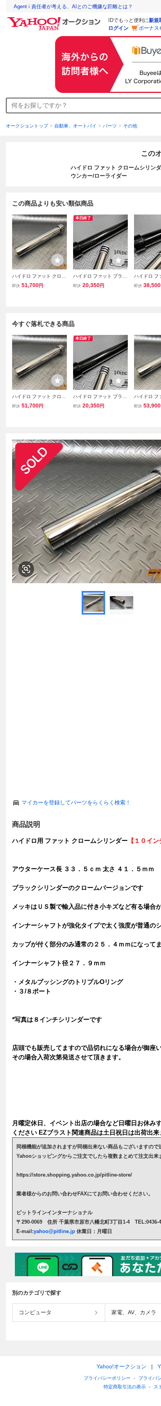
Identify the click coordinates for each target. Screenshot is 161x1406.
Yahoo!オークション (122, 1366)
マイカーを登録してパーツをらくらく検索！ (76, 802)
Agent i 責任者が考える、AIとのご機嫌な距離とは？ (73, 6)
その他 (130, 126)
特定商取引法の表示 (125, 1387)
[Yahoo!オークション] (55, 19)
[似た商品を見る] (26, 569)
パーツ (110, 126)
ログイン (118, 28)
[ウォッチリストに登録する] (57, 260)
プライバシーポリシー (107, 1378)
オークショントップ (27, 126)
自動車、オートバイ (75, 126)
